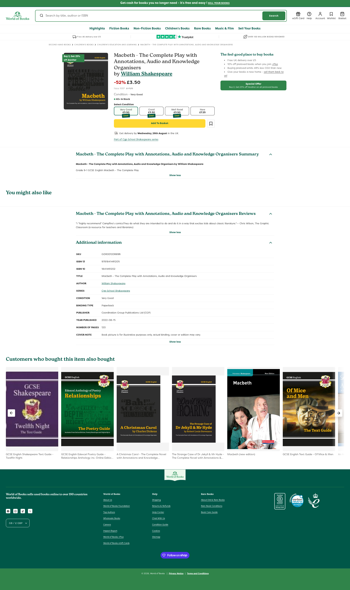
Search (274, 15)
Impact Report (110, 531)
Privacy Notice (176, 573)
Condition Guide (160, 524)
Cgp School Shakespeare (116, 290)
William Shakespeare (146, 74)
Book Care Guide (209, 512)
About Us (107, 500)
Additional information (99, 243)
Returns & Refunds (161, 506)
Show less (175, 175)
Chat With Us (158, 518)
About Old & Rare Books (213, 500)
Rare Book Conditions (211, 506)
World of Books (157, 573)
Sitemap (156, 537)
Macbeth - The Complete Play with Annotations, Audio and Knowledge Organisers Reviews (166, 214)
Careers (107, 524)
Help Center (158, 512)
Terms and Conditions (198, 573)
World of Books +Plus (113, 537)
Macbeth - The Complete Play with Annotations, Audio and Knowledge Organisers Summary (167, 155)
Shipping (156, 500)
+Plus (275, 64)
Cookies (156, 531)
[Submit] (41, 16)
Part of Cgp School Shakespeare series (136, 139)
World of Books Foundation (116, 506)
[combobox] (161, 16)
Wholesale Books (111, 518)
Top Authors (109, 512)
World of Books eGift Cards (116, 543)
